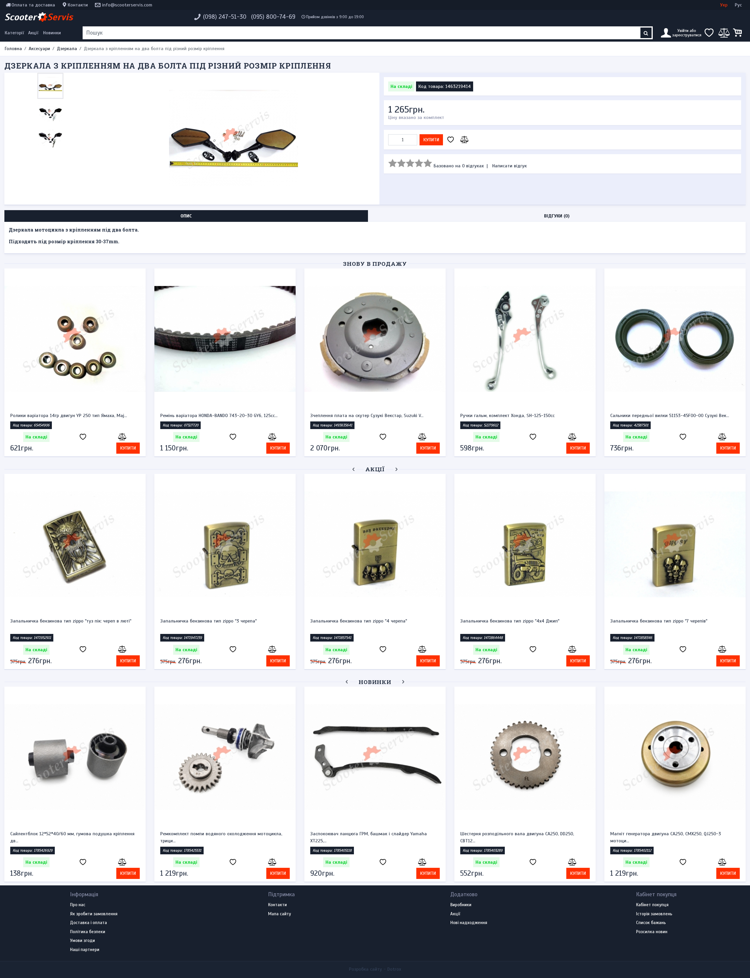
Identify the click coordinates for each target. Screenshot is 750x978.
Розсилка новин (651, 932)
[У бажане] (450, 140)
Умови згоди (82, 940)
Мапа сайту (279, 914)
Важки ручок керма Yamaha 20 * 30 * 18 (203, 621)
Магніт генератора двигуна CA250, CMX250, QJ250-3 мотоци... (191, 837)
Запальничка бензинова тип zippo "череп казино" (663, 621)
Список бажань (651, 923)
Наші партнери (84, 950)
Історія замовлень (654, 914)
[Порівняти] (463, 140)
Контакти (78, 5)
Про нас (77, 905)
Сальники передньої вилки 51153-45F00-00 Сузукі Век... (669, 416)
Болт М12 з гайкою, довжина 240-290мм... (631, 834)
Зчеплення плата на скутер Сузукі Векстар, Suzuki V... (366, 416)
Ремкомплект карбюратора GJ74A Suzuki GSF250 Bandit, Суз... (496, 837)
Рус (738, 5)
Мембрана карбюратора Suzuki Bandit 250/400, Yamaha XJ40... (346, 837)
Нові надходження (468, 923)
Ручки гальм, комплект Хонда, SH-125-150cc (507, 416)
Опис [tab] (186, 216)
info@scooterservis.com (127, 5)
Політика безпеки (87, 932)
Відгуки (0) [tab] (557, 216)
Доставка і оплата (88, 923)
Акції (33, 33)
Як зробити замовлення (93, 914)
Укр (723, 5)
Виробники (460, 905)
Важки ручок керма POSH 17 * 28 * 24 (50, 621)
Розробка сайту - (375, 969)
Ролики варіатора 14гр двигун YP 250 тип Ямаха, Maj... (68, 416)
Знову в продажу (375, 263)
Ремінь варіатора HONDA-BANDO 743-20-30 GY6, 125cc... (218, 416)
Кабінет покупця (652, 905)
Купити (431, 140)
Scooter (38, 17)
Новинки (52, 33)
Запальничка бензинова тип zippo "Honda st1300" (363, 621)
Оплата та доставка (33, 5)
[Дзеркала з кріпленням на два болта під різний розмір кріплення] (233, 138)
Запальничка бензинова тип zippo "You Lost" (508, 621)
